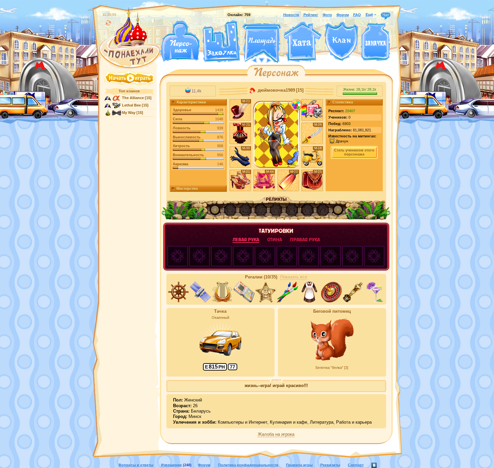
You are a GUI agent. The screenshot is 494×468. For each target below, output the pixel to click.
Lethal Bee (131, 105)
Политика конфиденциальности (248, 465)
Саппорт (356, 465)
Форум (342, 15)
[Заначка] (375, 42)
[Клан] (341, 41)
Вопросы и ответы (136, 465)
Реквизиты (330, 465)
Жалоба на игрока (276, 434)
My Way (128, 113)
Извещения (171, 465)
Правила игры (299, 465)
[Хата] (303, 42)
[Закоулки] (221, 41)
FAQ (357, 15)
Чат (385, 15)
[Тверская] (249, 59)
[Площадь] (261, 43)
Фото (327, 15)
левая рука (246, 239)
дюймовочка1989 (275, 90)
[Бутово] (261, 59)
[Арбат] (274, 59)
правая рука (305, 239)
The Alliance (133, 98)
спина (274, 239)
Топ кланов (129, 91)
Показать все (293, 277)
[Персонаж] (180, 41)
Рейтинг (310, 15)
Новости (291, 15)
